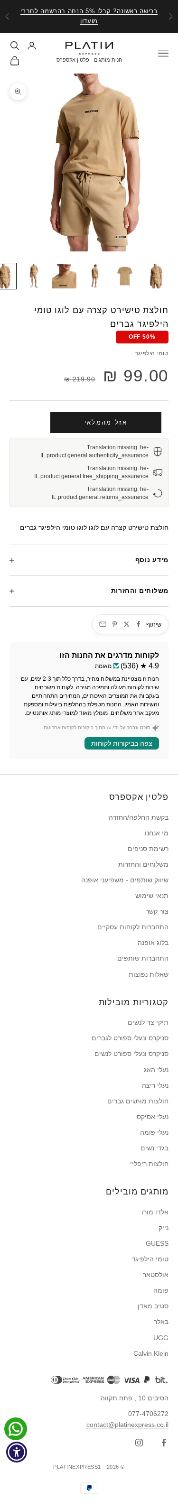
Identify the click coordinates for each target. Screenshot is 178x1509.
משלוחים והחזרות (143, 864)
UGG (161, 1338)
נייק (164, 1227)
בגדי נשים (155, 1148)
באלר (161, 1321)
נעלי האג (156, 1070)
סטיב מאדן (153, 1306)
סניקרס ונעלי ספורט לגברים (130, 1038)
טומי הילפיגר (152, 353)
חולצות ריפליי (149, 1163)
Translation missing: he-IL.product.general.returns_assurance (100, 493)
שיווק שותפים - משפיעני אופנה (125, 880)
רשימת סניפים (148, 848)
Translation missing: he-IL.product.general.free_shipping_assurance (91, 472)
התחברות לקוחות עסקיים (133, 927)
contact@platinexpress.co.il (127, 1424)
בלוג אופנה (153, 942)
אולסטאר (156, 1274)
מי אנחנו (157, 833)
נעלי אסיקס (153, 1116)
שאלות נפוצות (149, 974)
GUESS (157, 1243)
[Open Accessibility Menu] (17, 1452)
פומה (161, 1290)
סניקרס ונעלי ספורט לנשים (131, 1053)
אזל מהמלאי (105, 422)
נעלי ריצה (155, 1085)
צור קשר (157, 911)
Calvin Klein (151, 1353)
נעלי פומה (154, 1132)
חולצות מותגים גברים (138, 1101)
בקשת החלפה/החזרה (139, 817)
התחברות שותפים (143, 958)
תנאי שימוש (152, 895)
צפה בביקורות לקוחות (121, 743)
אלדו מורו (155, 1212)
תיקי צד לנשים (148, 1022)
